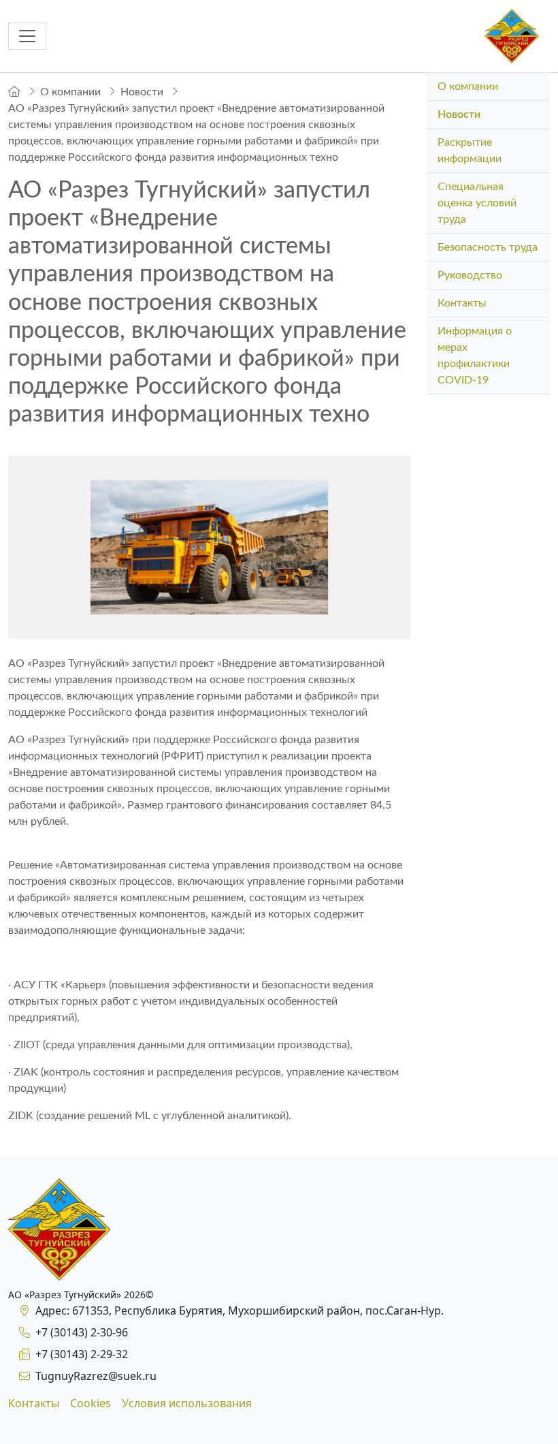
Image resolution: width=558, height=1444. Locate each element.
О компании (468, 86)
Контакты (462, 303)
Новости (459, 114)
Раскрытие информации (470, 150)
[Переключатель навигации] (27, 36)
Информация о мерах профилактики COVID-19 (475, 356)
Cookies (90, 1403)
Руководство (470, 275)
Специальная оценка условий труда (477, 203)
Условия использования (187, 1403)
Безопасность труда (488, 247)
